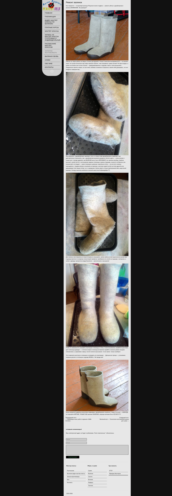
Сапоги (90, 476)
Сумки (90, 470)
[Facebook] (116, 493)
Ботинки (90, 479)
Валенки (90, 473)
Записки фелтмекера (73, 476)
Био (68, 479)
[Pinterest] (120, 493)
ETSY (111, 470)
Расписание (70, 470)
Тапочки (90, 485)
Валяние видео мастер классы (76, 473)
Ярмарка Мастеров (115, 473)
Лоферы (90, 482)
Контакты (69, 482)
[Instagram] (123, 493)
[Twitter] (118, 493)
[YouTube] (125, 493)
